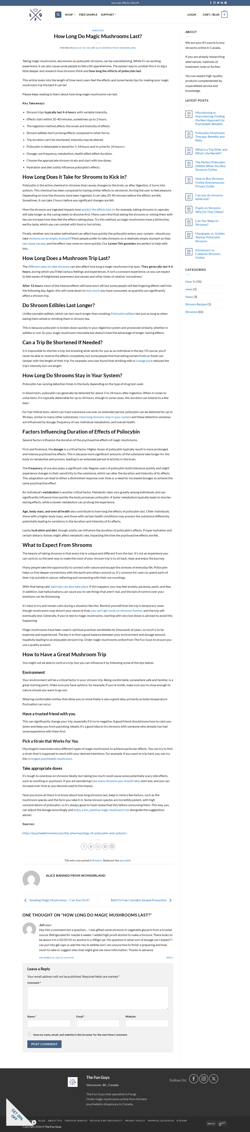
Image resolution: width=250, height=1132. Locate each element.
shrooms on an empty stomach (49, 238)
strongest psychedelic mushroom (50, 758)
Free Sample (88, 14)
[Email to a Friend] (98, 846)
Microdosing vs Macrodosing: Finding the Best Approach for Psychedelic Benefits (210, 118)
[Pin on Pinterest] (105, 846)
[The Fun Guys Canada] (72, 1082)
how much (93, 290)
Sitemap (182, 1120)
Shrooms (98, 30)
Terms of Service (76, 1120)
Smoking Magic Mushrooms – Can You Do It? (59, 900)
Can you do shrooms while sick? (209, 197)
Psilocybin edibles (123, 313)
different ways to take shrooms (49, 266)
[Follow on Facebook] (211, 3)
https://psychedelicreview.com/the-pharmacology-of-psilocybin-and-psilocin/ (74, 833)
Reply (170, 957)
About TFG (55, 1120)
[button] (192, 14)
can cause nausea (34, 243)
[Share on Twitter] (91, 846)
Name (31, 1016)
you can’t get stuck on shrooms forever (116, 610)
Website (130, 1016)
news (188, 289)
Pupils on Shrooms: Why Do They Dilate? (209, 209)
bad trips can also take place (69, 586)
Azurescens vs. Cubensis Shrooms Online (207, 253)
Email (80, 1016)
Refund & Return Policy (106, 1120)
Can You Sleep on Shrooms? (207, 222)
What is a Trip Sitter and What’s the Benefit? (211, 151)
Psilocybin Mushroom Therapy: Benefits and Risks (210, 136)
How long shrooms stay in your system (105, 417)
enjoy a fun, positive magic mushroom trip (101, 810)
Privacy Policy (135, 1120)
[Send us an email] (222, 3)
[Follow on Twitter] (218, 3)
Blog (41, 1120)
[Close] (33, 1123)
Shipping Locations (161, 1120)
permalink (125, 860)
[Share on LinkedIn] (112, 846)
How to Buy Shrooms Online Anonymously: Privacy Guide (210, 182)
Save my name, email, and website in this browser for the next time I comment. (80, 1034)
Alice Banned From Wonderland (116, 47)
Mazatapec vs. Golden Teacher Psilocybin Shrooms (210, 237)
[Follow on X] (213, 1078)
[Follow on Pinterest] (225, 3)
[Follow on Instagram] (214, 3)
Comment (34, 982)
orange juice (144, 360)
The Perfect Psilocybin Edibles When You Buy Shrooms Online (210, 165)
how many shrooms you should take (115, 781)
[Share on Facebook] (84, 846)
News (189, 297)
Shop (69, 14)
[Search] (58, 15)
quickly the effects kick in (98, 209)
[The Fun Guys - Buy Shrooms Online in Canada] (35, 14)
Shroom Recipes (196, 304)
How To (190, 281)
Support (107, 14)
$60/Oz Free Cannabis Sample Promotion (139, 900)
